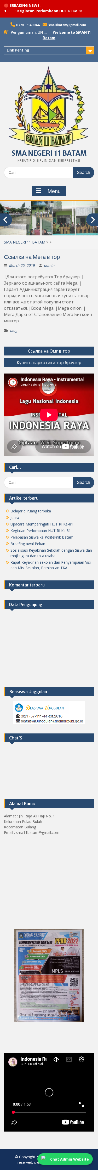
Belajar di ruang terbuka (30, 510)
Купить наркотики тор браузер (49, 362)
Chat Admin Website (69, 1159)
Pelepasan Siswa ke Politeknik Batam (41, 537)
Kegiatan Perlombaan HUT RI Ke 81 (39, 10)
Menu (54, 191)
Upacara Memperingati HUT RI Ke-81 (41, 524)
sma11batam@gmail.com (67, 25)
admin (49, 265)
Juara (14, 517)
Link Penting (18, 50)
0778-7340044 (28, 25)
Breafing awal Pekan (27, 543)
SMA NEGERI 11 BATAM (49, 153)
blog (13, 330)
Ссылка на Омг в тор (49, 351)
